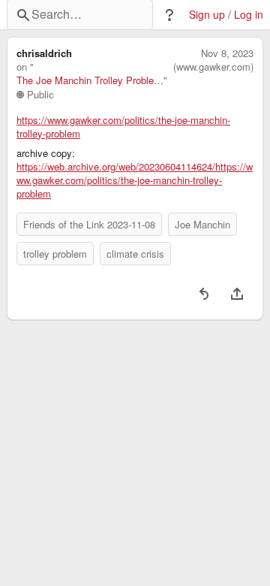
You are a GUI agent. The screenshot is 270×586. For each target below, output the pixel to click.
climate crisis (135, 253)
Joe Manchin (202, 224)
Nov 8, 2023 (227, 53)
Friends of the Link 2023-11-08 (89, 224)
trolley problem (55, 253)
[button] (169, 15)
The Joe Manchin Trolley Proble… (90, 80)
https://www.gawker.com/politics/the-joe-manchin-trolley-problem (123, 126)
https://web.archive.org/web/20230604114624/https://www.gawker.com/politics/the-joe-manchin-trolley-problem (134, 180)
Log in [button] (248, 15)
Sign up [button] (207, 15)
